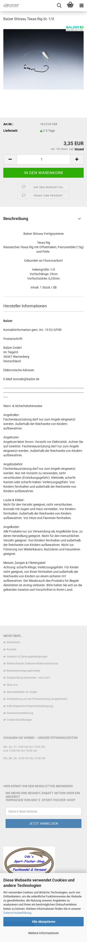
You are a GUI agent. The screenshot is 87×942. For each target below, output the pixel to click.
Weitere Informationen (43, 933)
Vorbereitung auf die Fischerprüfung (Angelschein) (37, 699)
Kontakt (11, 649)
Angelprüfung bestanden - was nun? (28, 677)
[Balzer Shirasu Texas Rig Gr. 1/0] (43, 59)
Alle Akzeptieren (43, 921)
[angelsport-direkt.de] (9, 5)
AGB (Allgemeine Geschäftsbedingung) (30, 706)
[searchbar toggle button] (59, 5)
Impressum (13, 642)
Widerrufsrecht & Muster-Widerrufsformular (32, 663)
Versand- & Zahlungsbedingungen (27, 656)
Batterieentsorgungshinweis (23, 670)
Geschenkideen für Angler (22, 692)
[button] (10, 159)
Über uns (12, 684)
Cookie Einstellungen (19, 719)
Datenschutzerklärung (17, 912)
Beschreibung (15, 218)
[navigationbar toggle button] (81, 5)
